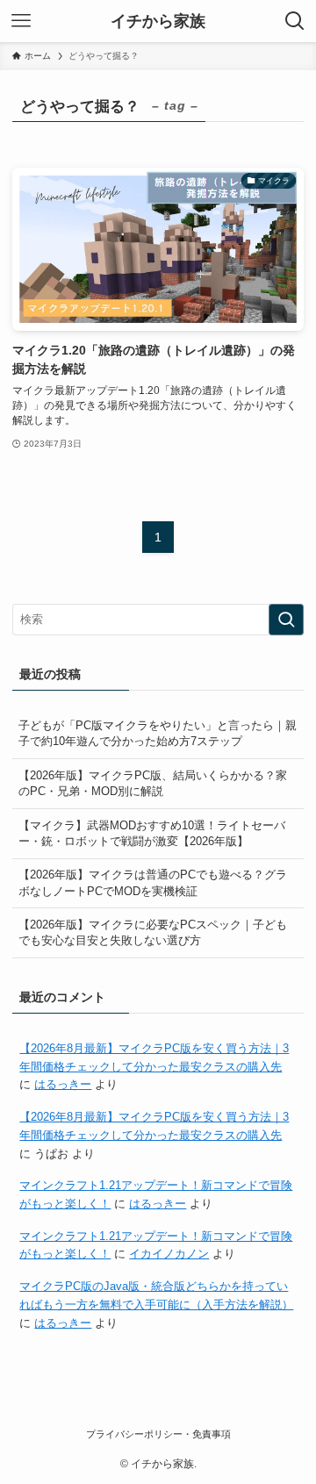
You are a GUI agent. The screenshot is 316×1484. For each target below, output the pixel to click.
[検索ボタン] (295, 21)
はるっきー (62, 1084)
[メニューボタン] (21, 21)
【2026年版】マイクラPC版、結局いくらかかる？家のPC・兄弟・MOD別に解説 (152, 783)
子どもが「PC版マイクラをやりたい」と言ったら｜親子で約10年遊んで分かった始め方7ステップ (157, 733)
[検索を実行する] (286, 619)
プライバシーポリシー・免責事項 (158, 1434)
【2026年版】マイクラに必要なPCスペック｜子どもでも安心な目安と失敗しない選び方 (152, 932)
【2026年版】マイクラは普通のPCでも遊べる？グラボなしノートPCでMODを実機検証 (152, 882)
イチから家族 (158, 21)
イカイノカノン (169, 1253)
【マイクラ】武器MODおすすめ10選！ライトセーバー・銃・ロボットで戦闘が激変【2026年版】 (151, 833)
